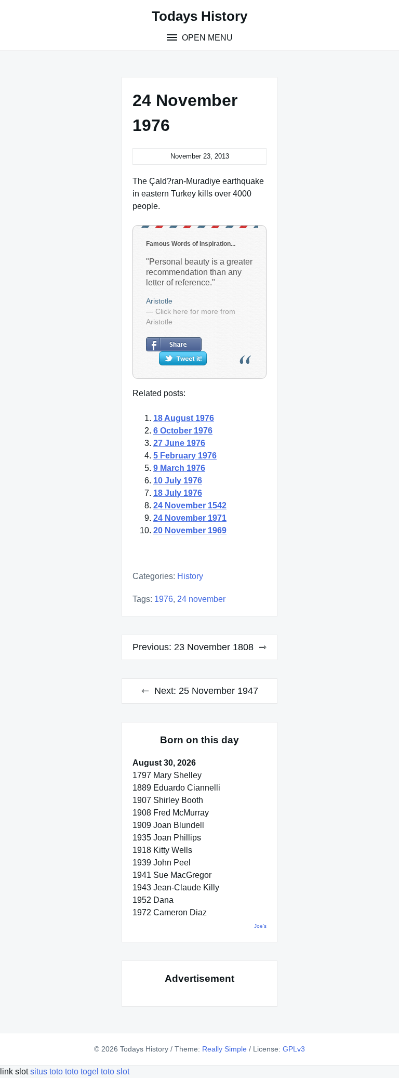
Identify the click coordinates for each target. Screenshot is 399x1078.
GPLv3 (294, 1049)
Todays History (199, 16)
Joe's (260, 926)
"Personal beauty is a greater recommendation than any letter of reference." (199, 272)
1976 (163, 599)
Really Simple (224, 1049)
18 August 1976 (183, 418)
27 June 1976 (179, 443)
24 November (201, 599)
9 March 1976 (179, 468)
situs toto (47, 1071)
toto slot (115, 1071)
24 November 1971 (190, 518)
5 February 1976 (185, 455)
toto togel (82, 1071)
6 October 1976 (182, 430)
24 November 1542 (190, 505)
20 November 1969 (190, 530)
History (190, 576)
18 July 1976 (177, 493)
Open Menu (206, 37)
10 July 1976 (177, 480)
